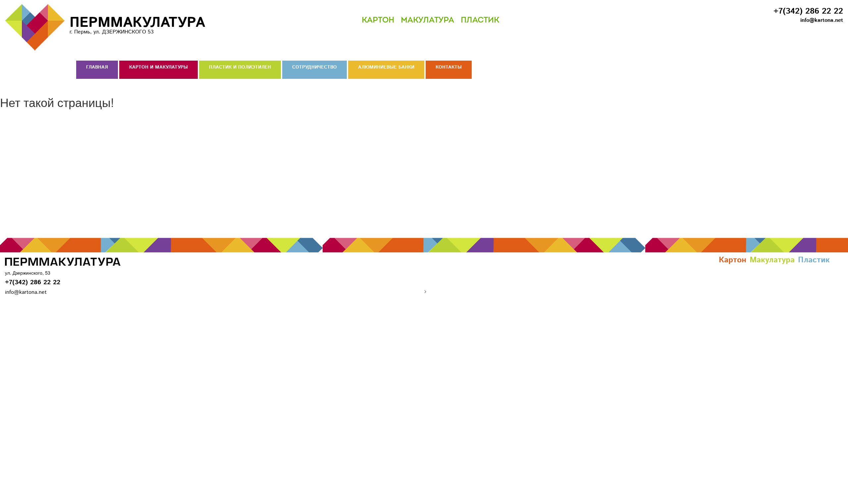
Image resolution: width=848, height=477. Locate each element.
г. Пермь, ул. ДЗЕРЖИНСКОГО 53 (137, 24)
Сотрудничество (314, 67)
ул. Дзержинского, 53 (27, 272)
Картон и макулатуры (158, 67)
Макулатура (427, 21)
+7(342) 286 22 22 (808, 11)
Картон (378, 21)
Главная (97, 67)
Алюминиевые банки (386, 67)
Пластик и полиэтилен (240, 67)
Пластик (480, 21)
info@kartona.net (821, 20)
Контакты (449, 67)
